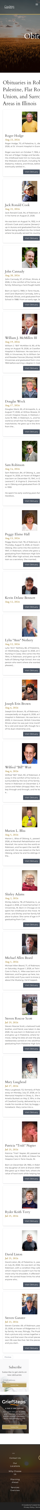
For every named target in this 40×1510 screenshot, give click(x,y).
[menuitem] (15, 1458)
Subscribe (14, 1385)
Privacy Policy (29, 1507)
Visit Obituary (31, 172)
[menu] (37, 4)
